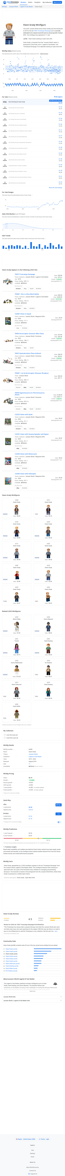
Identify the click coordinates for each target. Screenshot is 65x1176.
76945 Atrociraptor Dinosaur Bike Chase (29, 334)
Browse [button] (23, 2)
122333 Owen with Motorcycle (26, 454)
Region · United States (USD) (26, 1139)
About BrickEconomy (32, 1167)
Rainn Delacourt (13, 963)
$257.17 (59, 397)
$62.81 (60, 356)
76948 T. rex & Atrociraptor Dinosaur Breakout (32, 373)
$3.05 (60, 318)
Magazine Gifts (40, 316)
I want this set (56, 288)
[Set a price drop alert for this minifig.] (59, 822)
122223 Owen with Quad (23, 414)
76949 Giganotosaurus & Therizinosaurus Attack (30, 394)
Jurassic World (13, 6)
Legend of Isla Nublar (26, 6)
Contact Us (32, 1170)
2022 (19, 338)
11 (29, 764)
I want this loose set (12, 738)
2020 (19, 318)
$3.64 (60, 458)
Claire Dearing (12, 966)
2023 (19, 439)
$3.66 (60, 478)
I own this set (56, 283)
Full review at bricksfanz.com (11, 933)
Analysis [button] (37, 2)
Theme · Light (45, 1139)
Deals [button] (30, 2)
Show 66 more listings (55, 187)
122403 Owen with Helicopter (25, 474)
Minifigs (4, 6)
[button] (32, 195)
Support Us (33, 1174)
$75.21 (60, 277)
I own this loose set (12, 735)
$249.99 (59, 297)
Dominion (38, 336)
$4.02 (60, 438)
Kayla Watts (11, 968)
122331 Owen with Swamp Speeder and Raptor (32, 434)
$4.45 (60, 418)
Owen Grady (11, 949)
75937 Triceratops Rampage (42, 31)
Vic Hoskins (11, 971)
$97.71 (60, 378)
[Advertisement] (34, 15)
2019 (19, 279)
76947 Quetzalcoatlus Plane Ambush (28, 353)
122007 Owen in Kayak (23, 314)
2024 (19, 478)
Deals (32, 1157)
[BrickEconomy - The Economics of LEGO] (10, 2)
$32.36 (60, 336)
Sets (32, 1150)
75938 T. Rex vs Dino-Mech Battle (27, 294)
